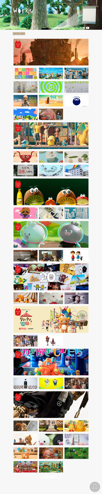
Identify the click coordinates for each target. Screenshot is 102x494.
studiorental (70, 4)
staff (65, 3)
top (45, 3)
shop (75, 3)
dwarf (81, 3)
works (54, 3)
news (49, 3)
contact (87, 3)
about (60, 3)
